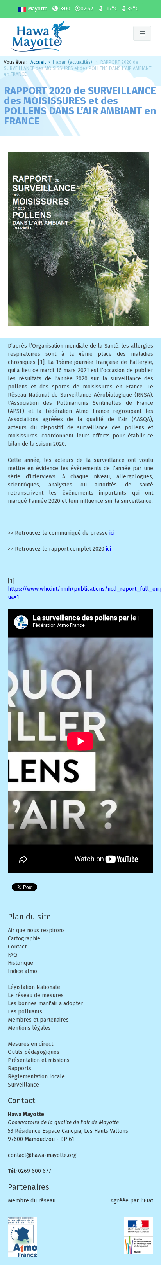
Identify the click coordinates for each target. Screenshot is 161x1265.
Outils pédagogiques (33, 1052)
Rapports (19, 1068)
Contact (17, 946)
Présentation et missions (39, 1060)
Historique (20, 963)
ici (111, 533)
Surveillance (23, 1084)
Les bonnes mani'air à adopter (45, 1003)
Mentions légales (29, 1028)
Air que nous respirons (36, 930)
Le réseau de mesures (36, 995)
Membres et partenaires (38, 1020)
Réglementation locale (36, 1076)
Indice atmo (22, 971)
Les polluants (25, 1011)
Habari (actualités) (72, 62)
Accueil (38, 62)
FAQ (12, 955)
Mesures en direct (30, 1044)
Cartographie (24, 938)
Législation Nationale (34, 987)
